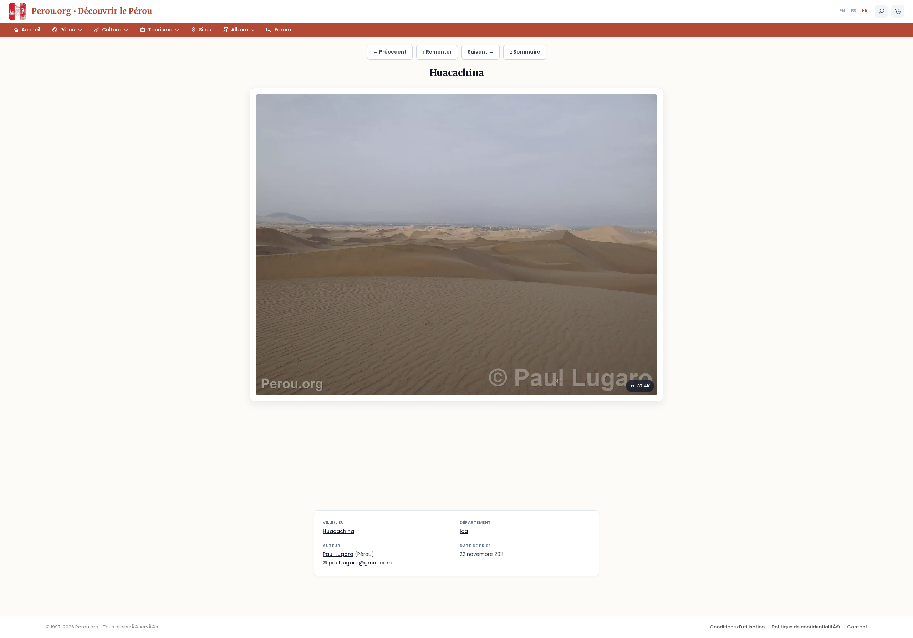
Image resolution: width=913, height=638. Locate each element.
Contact (857, 626)
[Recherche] (881, 11)
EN (842, 10)
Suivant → (481, 51)
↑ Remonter (437, 51)
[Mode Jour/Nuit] (897, 11)
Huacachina (338, 531)
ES (853, 10)
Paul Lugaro (338, 554)
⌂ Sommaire (524, 51)
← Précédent (390, 51)
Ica (464, 531)
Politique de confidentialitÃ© (806, 626)
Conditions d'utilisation (737, 626)
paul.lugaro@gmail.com (360, 562)
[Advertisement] (456, 460)
